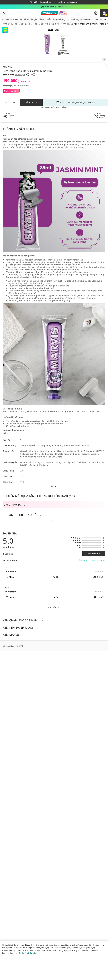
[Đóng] (103, 945)
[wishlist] (28, 75)
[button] (104, 13)
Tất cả (5, 560)
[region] (54, 948)
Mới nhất (13, 560)
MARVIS (7, 66)
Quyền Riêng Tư (29, 953)
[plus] (14, 102)
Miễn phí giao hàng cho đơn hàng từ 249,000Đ (59, 19)
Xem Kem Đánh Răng (18, 627)
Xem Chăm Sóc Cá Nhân (20, 620)
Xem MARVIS (11, 634)
